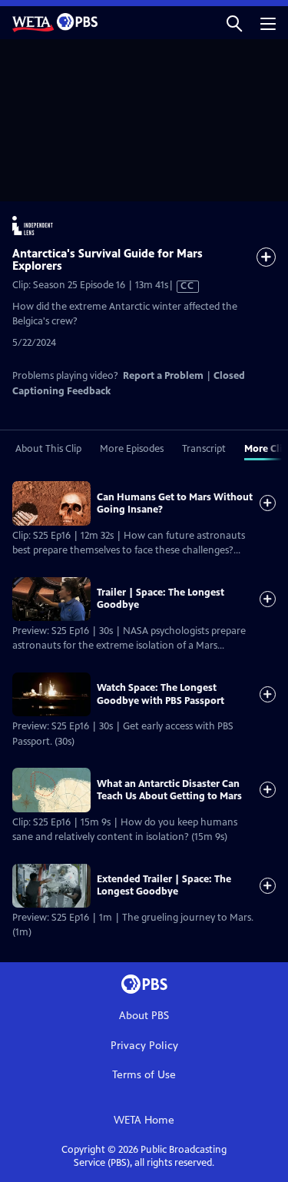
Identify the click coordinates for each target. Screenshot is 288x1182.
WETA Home (144, 1120)
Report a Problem (163, 376)
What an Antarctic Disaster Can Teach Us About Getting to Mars (169, 790)
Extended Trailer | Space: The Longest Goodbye (164, 885)
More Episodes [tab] (132, 449)
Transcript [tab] (204, 449)
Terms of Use (144, 1074)
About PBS (144, 1015)
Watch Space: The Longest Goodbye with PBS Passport (160, 694)
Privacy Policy (144, 1045)
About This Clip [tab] (48, 449)
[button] (234, 22)
